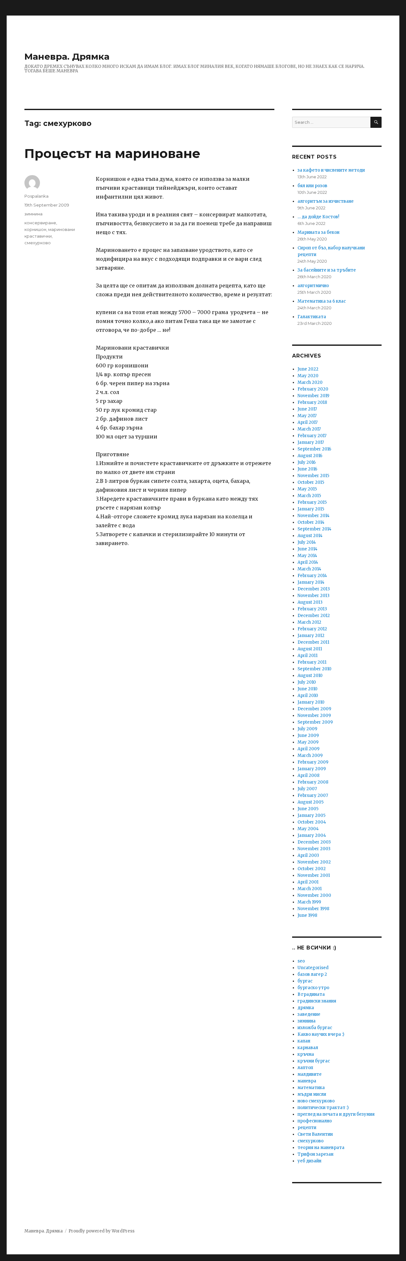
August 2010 (310, 675)
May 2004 (308, 828)
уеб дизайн (309, 1161)
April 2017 (308, 422)
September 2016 (314, 449)
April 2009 (308, 749)
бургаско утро (313, 987)
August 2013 (310, 602)
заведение (309, 1014)
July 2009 (307, 729)
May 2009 (308, 742)
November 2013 (314, 595)
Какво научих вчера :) (321, 1034)
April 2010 (308, 695)
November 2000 (314, 895)
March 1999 (309, 902)
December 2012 (314, 615)
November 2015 (313, 475)
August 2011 (310, 649)
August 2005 (311, 802)
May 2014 (307, 555)
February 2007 (313, 795)
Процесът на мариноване (112, 153)
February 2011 (312, 662)
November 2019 (313, 395)
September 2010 (314, 669)
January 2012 (311, 635)
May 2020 (308, 375)
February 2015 (312, 502)
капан (304, 1041)
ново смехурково (316, 1101)
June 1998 (307, 915)
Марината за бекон (318, 232)
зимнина (33, 213)
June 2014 (308, 549)
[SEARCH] (376, 122)
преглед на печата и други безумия (336, 1114)
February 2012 (312, 629)
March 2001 (310, 888)
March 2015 (309, 495)
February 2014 (312, 575)
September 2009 (315, 722)
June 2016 (307, 469)
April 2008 (308, 775)
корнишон (35, 229)
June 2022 (308, 369)
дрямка (306, 1007)
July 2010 (307, 682)
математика (311, 1087)
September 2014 (314, 529)
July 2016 (307, 462)
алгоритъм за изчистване (326, 201)
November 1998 (313, 908)
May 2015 (307, 489)
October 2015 (311, 482)
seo (301, 961)
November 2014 (314, 515)
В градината (311, 994)
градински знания (317, 1001)
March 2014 (309, 569)
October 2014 (311, 522)
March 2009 (310, 755)
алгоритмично (313, 285)
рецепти (307, 1127)
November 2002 (314, 862)
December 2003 (314, 842)
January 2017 (311, 442)
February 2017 (312, 435)
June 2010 (308, 689)
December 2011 (313, 642)
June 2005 (308, 808)
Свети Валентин (315, 1134)
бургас (305, 981)
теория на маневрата (321, 1147)
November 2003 (314, 848)
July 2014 (307, 542)
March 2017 (309, 429)
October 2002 (312, 868)
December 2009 (314, 709)
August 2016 (310, 455)
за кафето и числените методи (331, 170)
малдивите (310, 1074)
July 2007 (307, 788)
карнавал (308, 1047)
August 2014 (310, 535)
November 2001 (314, 875)
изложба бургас (315, 1027)
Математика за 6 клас (322, 301)
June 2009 (308, 735)
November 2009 (314, 715)
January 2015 (311, 509)
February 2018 (312, 402)
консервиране (40, 222)
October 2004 (312, 822)
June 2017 (307, 409)
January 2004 (312, 835)
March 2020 (310, 382)
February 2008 (313, 782)
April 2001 (308, 882)
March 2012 (309, 622)
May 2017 (307, 415)
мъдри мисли (312, 1094)
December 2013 (314, 589)
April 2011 (308, 655)
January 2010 (311, 702)
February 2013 (312, 609)
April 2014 (308, 562)
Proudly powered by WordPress (101, 1231)
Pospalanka (36, 196)
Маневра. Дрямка (66, 56)
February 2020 (313, 389)
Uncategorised (313, 967)
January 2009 (312, 769)
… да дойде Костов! (318, 217)
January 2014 (311, 582)
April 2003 (308, 855)
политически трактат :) (323, 1107)
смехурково (37, 242)
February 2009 (313, 762)
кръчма (306, 1054)
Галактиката (312, 316)
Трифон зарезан (315, 1154)
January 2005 (311, 815)
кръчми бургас (314, 1061)
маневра (307, 1081)
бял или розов (312, 185)
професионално (315, 1121)
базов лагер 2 (312, 974)
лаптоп (305, 1067)
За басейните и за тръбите (327, 270)
